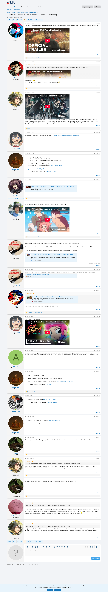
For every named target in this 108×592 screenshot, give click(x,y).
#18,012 (98, 350)
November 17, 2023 (52, 423)
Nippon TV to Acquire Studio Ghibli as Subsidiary (66, 135)
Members (40, 7)
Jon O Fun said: (29, 65)
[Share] (95, 23)
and (33, 58)
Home (10, 7)
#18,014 (98, 395)
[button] (35, 7)
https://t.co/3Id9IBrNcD (54, 420)
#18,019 (98, 500)
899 (18, 20)
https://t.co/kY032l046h (49, 399)
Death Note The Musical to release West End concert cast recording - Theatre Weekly (55, 186)
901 (25, 20)
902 (28, 20)
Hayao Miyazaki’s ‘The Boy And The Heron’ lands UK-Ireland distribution (52, 297)
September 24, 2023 (50, 172)
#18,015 (98, 416)
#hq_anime (59, 165)
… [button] (15, 20)
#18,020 (98, 521)
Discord (23, 7)
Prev (10, 20)
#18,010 (98, 290)
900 (21, 20)
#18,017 (98, 458)
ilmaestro (11, 17)
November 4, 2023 (52, 402)
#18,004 (98, 132)
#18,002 (98, 62)
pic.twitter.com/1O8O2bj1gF (36, 169)
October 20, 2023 (51, 384)
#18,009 (98, 269)
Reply (98, 55)
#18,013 (98, 371)
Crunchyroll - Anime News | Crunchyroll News (38, 274)
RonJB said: (29, 461)
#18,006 (98, 179)
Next (40, 20)
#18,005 (98, 153)
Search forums (17, 9)
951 (36, 20)
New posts (9, 9)
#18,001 (98, 23)
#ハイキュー (52, 165)
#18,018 (98, 479)
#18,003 (98, 92)
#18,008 (98, 241)
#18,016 (98, 437)
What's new (31, 7)
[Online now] (16, 410)
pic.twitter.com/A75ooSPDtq (65, 382)
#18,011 (98, 316)
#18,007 (98, 202)
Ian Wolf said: (29, 293)
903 (31, 20)
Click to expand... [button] (62, 77)
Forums (16, 7)
